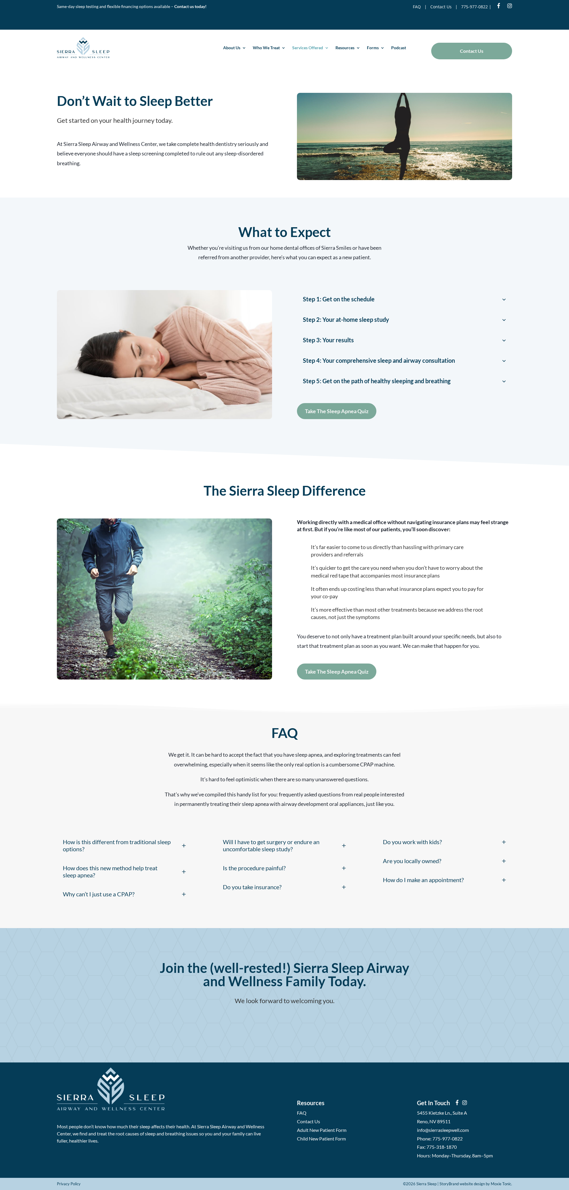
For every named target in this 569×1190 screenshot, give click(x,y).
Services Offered (307, 47)
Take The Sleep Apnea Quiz (336, 411)
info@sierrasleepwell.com (443, 1130)
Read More (284, 1022)
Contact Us (441, 6)
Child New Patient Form (321, 1138)
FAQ (417, 6)
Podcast (398, 47)
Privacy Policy (69, 1183)
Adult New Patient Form (321, 1130)
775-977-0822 (474, 6)
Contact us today (189, 6)
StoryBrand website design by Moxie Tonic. (475, 1183)
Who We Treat (266, 47)
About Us (231, 47)
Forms (373, 47)
